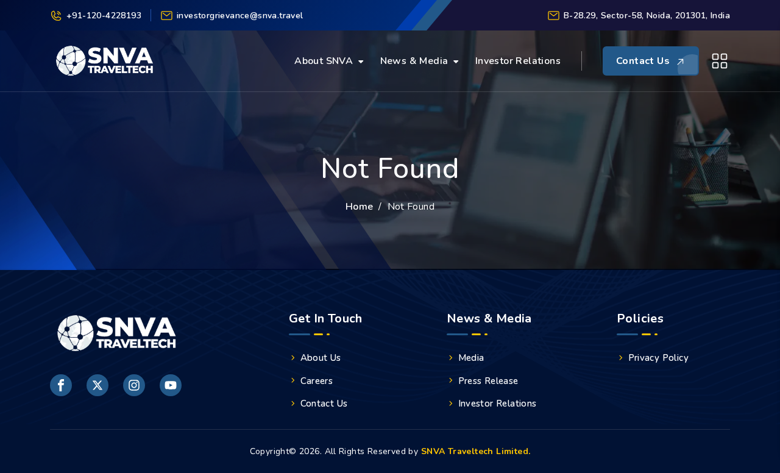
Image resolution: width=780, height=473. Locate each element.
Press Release (488, 381)
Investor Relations (518, 61)
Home (360, 206)
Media (471, 358)
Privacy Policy (658, 358)
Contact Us (324, 403)
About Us (320, 358)
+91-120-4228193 (103, 15)
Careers (316, 381)
